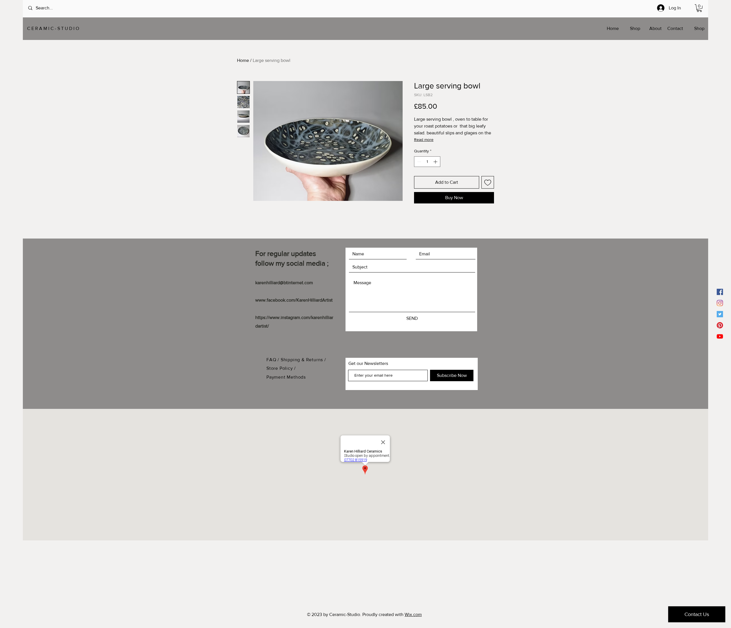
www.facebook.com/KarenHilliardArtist (294, 300)
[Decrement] (418, 162)
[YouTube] (720, 336)
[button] (699, 8)
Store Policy (280, 368)
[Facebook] (720, 292)
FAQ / (273, 359)
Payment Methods (286, 377)
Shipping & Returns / (303, 359)
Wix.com (413, 614)
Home (243, 60)
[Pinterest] (720, 325)
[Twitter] (720, 314)
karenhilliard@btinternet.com (284, 282)
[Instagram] (720, 303)
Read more (423, 139)
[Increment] (435, 162)
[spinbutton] (427, 162)
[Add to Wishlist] (487, 182)
